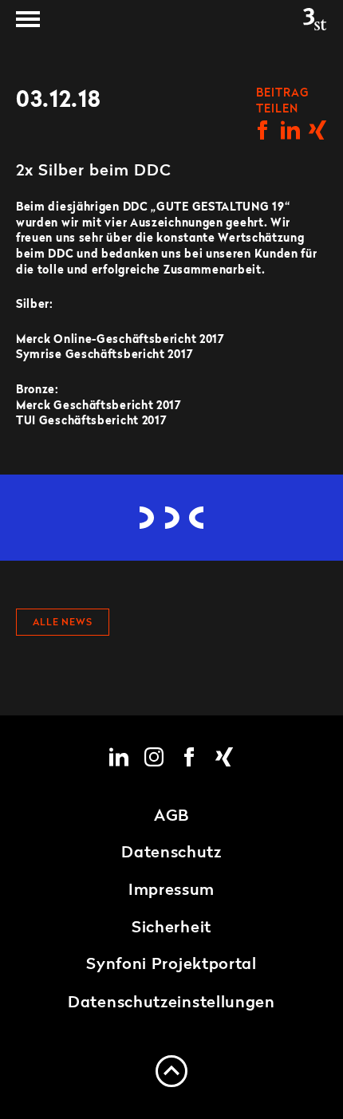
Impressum (171, 891)
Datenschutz (171, 853)
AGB (171, 817)
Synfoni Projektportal (171, 965)
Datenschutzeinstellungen (171, 1003)
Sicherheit (171, 928)
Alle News (63, 623)
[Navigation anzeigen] (28, 19)
